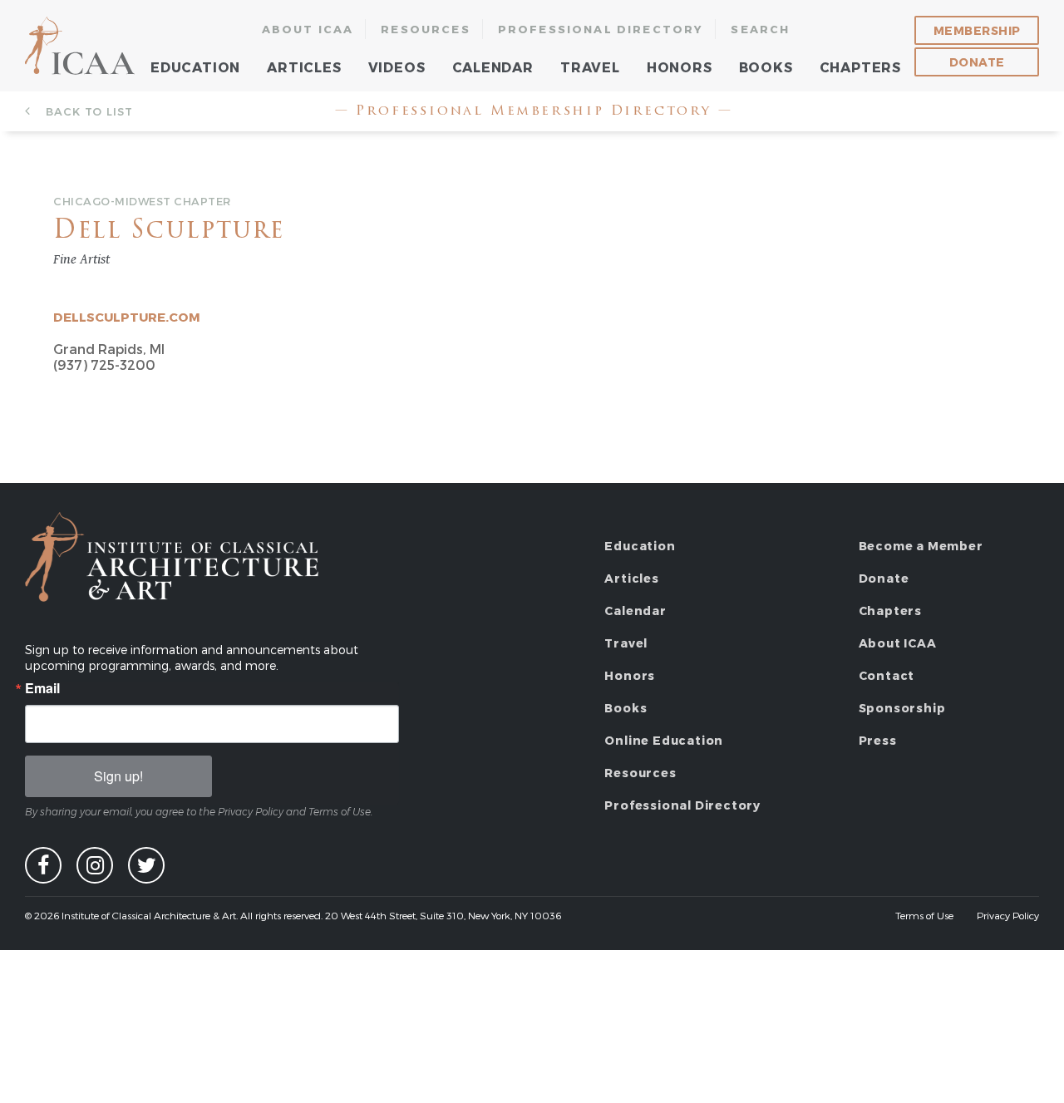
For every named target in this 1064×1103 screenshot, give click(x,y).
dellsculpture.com (126, 316)
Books (766, 67)
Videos (397, 67)
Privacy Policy (1008, 915)
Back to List (87, 111)
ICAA (81, 46)
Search (760, 29)
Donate (977, 62)
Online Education (663, 740)
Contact (887, 675)
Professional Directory (601, 29)
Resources (425, 29)
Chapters (860, 67)
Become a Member (921, 546)
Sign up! (118, 775)
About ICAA (308, 29)
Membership (977, 30)
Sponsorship (902, 708)
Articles (304, 67)
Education (195, 67)
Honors (679, 67)
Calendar (493, 67)
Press (878, 740)
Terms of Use (924, 915)
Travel (590, 67)
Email (42, 688)
